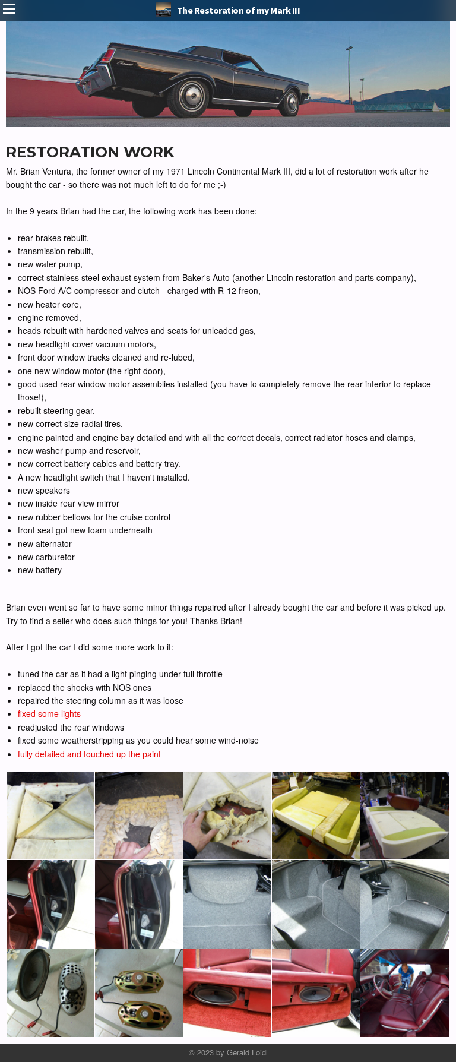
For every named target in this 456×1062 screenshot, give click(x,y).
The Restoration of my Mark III (238, 10)
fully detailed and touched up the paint (89, 754)
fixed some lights (49, 713)
